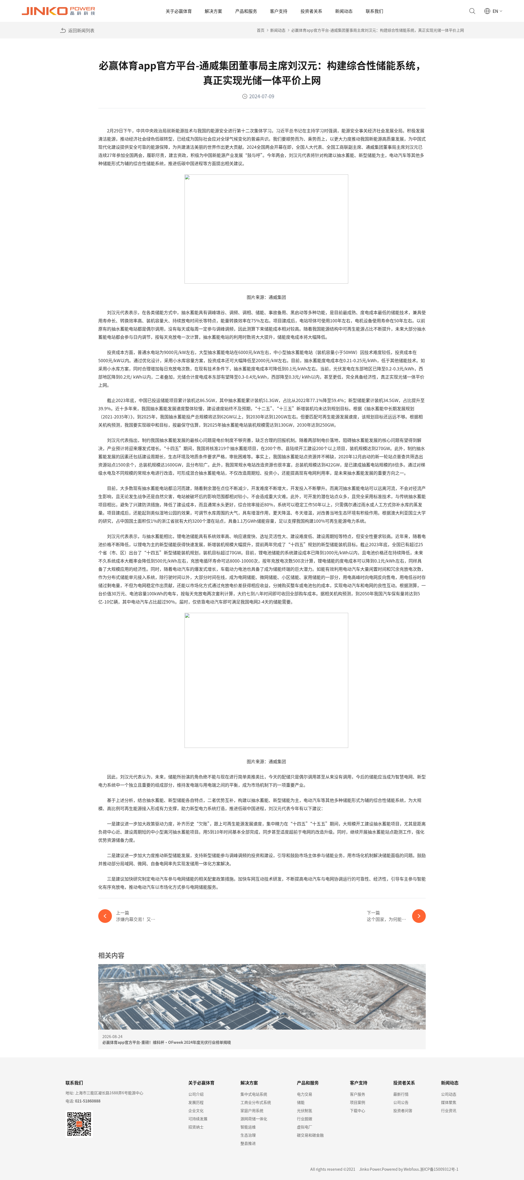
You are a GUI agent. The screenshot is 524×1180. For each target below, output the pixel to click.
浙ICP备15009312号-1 (439, 1169)
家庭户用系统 (251, 1110)
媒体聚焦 (448, 1102)
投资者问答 (402, 1110)
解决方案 (213, 11)
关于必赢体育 (179, 11)
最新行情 (401, 1094)
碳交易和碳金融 (310, 1135)
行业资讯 (448, 1110)
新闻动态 (344, 11)
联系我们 (374, 11)
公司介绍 (196, 1094)
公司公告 (401, 1102)
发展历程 (196, 1102)
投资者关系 (311, 11)
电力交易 (304, 1094)
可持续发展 (197, 1118)
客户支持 (278, 11)
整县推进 (248, 1143)
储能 (301, 1102)
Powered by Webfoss (400, 1169)
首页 (260, 30)
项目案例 (357, 1102)
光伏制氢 (304, 1110)
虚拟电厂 (304, 1127)
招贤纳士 (196, 1127)
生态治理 (248, 1135)
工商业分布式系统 (255, 1102)
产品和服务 (246, 11)
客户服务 (357, 1094)
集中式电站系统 (253, 1094)
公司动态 (448, 1094)
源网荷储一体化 (253, 1118)
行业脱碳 (304, 1118)
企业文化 (196, 1110)
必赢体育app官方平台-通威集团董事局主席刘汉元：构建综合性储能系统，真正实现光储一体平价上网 (377, 30)
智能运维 (248, 1127)
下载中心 (357, 1110)
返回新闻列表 (81, 30)
